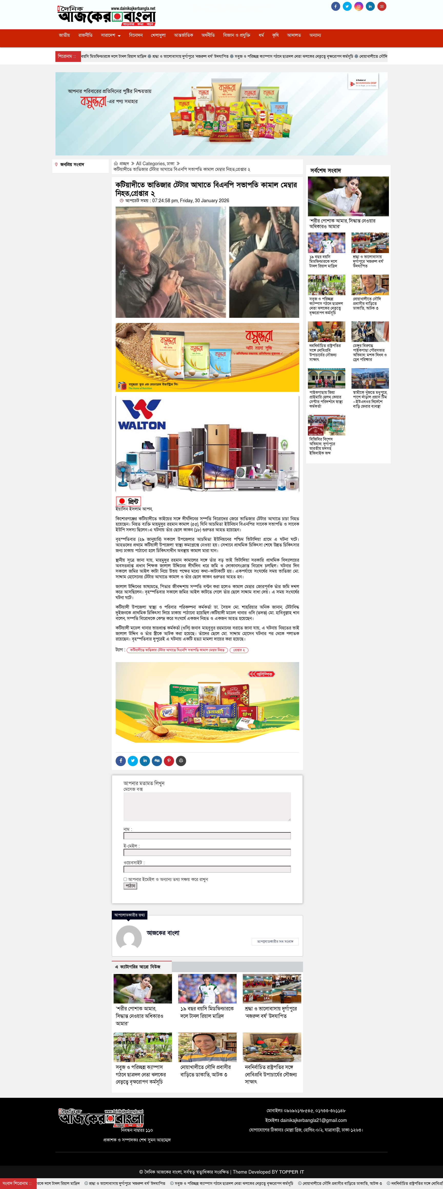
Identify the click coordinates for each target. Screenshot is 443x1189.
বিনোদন (136, 35)
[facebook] (337, 7)
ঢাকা (170, 164)
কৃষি (275, 35)
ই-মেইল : (132, 846)
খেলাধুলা (158, 35)
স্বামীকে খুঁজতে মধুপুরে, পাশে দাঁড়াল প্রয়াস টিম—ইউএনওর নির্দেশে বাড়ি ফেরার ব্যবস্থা (370, 399)
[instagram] (360, 7)
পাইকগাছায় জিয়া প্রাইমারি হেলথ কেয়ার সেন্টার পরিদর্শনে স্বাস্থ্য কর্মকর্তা (326, 399)
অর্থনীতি (208, 35)
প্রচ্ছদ (124, 164)
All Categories (150, 164)
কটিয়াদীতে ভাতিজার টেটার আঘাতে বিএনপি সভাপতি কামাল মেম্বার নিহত (177, 650)
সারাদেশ (108, 35)
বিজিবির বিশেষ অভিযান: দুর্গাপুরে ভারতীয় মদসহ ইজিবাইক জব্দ (322, 446)
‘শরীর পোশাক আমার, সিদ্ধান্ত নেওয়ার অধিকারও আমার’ (139, 1016)
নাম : (128, 829)
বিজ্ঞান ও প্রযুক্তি (236, 35)
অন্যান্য (315, 35)
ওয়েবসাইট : (134, 863)
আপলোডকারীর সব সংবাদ (275, 941)
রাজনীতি (85, 35)
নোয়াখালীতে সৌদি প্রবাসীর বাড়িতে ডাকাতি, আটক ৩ (367, 303)
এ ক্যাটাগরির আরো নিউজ (137, 967)
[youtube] (382, 7)
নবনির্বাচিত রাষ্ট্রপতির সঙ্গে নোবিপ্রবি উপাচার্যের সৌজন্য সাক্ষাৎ (271, 1075)
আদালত (294, 35)
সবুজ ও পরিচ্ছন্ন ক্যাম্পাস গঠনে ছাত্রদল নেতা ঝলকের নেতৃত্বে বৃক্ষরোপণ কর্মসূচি (141, 1075)
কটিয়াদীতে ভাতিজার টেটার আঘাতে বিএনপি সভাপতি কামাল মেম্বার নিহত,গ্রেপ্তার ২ (182, 169)
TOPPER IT (291, 1172)
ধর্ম (261, 35)
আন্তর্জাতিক (183, 35)
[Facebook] (121, 761)
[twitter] (348, 7)
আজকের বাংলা (163, 933)
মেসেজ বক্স (133, 789)
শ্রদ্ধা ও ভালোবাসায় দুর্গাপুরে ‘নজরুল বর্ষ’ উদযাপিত (368, 261)
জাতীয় (64, 35)
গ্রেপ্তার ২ (239, 650)
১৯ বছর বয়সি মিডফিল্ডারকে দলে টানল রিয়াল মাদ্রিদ (323, 261)
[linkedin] (371, 7)
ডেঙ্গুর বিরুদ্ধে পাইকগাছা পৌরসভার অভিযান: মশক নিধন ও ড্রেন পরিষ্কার (370, 353)
